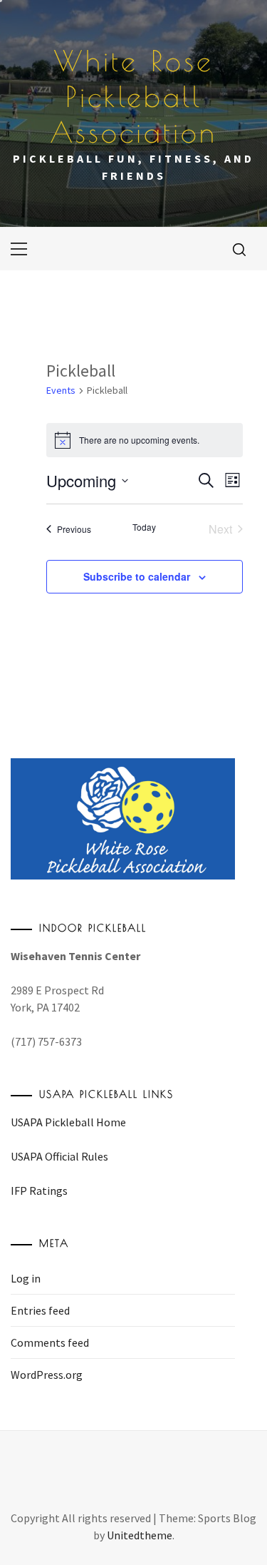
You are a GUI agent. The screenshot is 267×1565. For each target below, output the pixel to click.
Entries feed (40, 1310)
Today (144, 527)
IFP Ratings (39, 1190)
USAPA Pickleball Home (68, 1122)
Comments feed (50, 1342)
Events (60, 390)
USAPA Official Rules (59, 1156)
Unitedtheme (139, 1535)
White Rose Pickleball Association (133, 96)
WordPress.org (47, 1374)
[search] (239, 249)
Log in (26, 1278)
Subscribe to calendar (136, 576)
